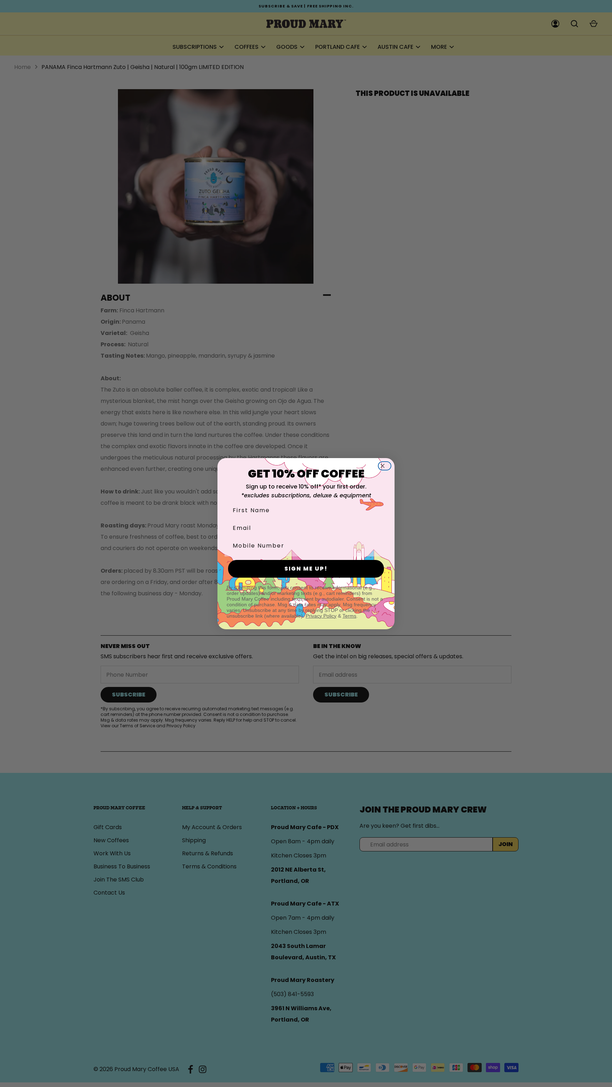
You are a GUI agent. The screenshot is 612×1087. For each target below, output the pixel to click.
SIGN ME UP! (306, 569)
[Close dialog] (386, 466)
